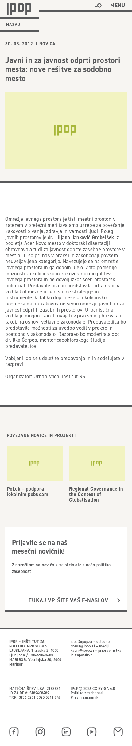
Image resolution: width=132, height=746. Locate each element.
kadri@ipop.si (82, 650)
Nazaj (13, 24)
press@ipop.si (83, 646)
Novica (47, 43)
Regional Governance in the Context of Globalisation (96, 494)
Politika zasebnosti (87, 692)
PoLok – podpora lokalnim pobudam (28, 491)
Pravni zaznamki (85, 697)
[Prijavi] (118, 600)
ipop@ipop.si (81, 641)
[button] (98, 5)
